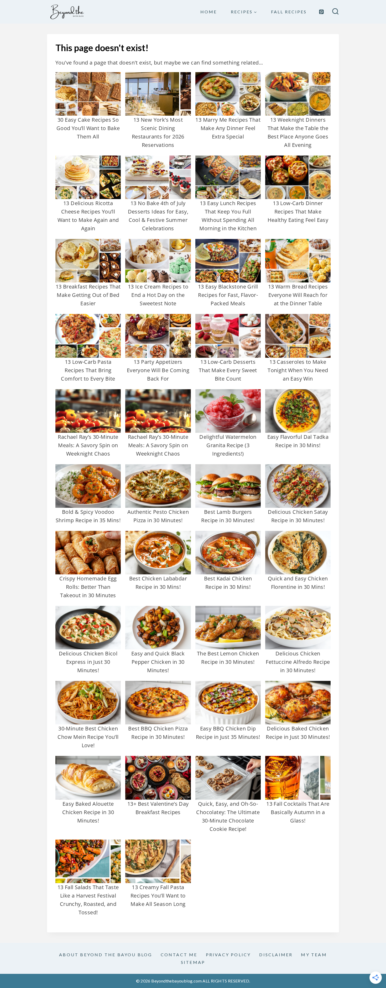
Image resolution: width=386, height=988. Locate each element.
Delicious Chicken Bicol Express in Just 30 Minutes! (88, 662)
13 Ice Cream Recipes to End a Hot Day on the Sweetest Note (158, 295)
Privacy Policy (228, 954)
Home (208, 11)
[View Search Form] (335, 12)
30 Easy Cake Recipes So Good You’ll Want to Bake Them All (88, 128)
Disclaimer (276, 954)
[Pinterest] (321, 12)
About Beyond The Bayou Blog (105, 954)
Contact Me (179, 954)
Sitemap (193, 962)
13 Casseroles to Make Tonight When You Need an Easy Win (298, 370)
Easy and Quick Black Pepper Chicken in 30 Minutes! (158, 662)
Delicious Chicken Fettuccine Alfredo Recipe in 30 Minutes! (298, 662)
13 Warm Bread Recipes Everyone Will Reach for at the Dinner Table (298, 295)
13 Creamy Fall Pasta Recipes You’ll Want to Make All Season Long (158, 895)
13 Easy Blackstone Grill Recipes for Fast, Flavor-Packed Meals (228, 295)
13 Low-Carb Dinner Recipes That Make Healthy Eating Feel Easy (298, 211)
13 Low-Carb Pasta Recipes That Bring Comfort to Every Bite (88, 370)
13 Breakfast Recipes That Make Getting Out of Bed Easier (88, 295)
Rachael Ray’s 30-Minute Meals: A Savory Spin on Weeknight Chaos (88, 445)
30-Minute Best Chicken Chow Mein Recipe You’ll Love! (88, 737)
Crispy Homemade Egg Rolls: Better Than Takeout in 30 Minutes (88, 587)
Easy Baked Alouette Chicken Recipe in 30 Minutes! (88, 812)
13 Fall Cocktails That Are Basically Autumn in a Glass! (297, 812)
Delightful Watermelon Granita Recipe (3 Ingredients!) (227, 445)
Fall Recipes (289, 11)
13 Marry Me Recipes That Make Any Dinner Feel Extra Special (227, 128)
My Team (314, 954)
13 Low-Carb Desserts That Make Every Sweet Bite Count (228, 370)
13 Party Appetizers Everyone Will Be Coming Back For (158, 370)
